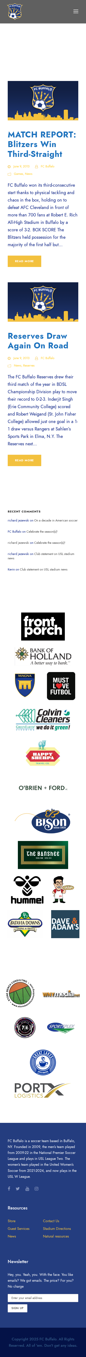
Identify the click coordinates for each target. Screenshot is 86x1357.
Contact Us (51, 1221)
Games (18, 174)
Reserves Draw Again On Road (38, 340)
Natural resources (56, 1236)
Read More (24, 261)
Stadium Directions (57, 1228)
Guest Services (18, 1228)
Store (11, 1221)
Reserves (29, 365)
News (28, 174)
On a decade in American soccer (56, 520)
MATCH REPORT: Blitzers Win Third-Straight (42, 144)
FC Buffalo (47, 166)
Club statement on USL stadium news (43, 569)
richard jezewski (18, 543)
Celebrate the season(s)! (42, 532)
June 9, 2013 (21, 166)
